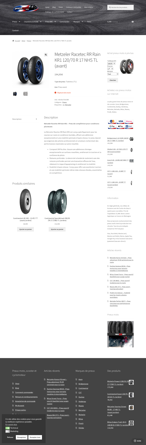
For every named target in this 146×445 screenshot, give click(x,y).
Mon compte (88, 7)
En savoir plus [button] (11, 425)
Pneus (14, 21)
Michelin (82, 414)
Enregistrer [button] (21, 437)
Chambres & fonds (31, 21)
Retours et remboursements (26, 397)
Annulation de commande (25, 401)
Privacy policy (20, 410)
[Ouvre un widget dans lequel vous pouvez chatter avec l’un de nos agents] (137, 441)
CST (80, 392)
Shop (23, 41)
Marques (76, 21)
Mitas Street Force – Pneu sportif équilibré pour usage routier (121, 275)
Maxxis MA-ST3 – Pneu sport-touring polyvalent (120, 288)
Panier (61, 7)
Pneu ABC (49, 21)
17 (63, 105)
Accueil (17, 41)
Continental (83, 388)
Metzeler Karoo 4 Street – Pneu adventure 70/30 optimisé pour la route (121, 260)
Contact (69, 12)
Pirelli (81, 423)
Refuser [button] (10, 437)
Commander (64, 21)
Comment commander (73, 7)
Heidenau (82, 401)
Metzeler (68, 105)
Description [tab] (16, 119)
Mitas (81, 419)
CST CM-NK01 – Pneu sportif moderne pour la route (120, 282)
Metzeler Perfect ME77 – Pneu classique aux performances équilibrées (120, 303)
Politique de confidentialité (54, 12)
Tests (89, 21)
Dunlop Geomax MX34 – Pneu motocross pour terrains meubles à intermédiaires (120, 268)
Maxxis (81, 406)
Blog (54, 7)
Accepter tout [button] (35, 437)
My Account (19, 405)
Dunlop (81, 397)
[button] (46, 55)
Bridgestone (83, 384)
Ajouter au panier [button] (25, 229)
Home (47, 7)
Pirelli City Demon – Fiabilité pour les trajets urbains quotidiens (120, 295)
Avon (80, 379)
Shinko (81, 428)
